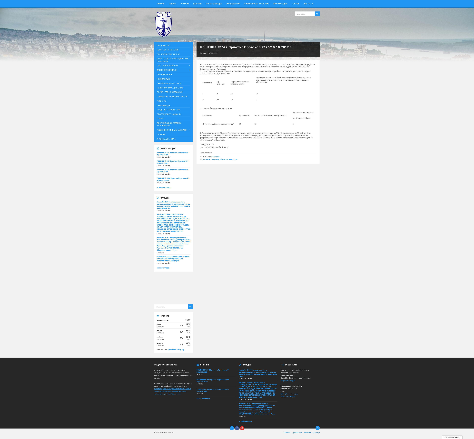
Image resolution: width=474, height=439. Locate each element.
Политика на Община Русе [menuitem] (170, 87)
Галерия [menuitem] (295, 4)
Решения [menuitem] (185, 4)
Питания (287, 432)
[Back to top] (318, 428)
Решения (215, 156)
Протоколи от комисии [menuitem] (169, 114)
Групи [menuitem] (160, 118)
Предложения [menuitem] (233, 4)
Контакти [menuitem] (308, 4)
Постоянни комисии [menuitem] (167, 65)
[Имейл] (232, 428)
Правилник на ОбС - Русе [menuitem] (169, 83)
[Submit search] (317, 13)
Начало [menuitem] (161, 4)
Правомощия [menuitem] (163, 105)
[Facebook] (237, 428)
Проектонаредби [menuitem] (214, 4)
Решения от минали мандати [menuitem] (172, 130)
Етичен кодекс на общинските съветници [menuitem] (172, 59)
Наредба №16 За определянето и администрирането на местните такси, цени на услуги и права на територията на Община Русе (173, 205)
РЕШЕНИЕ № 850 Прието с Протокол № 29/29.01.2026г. (172, 153)
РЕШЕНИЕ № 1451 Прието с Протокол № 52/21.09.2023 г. (173, 179)
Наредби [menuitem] (197, 4)
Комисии (307, 432)
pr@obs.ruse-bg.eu (288, 380)
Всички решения (163, 187)
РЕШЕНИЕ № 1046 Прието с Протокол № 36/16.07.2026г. (213, 390)
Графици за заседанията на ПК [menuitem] (172, 96)
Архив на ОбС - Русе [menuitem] (166, 139)
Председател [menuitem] (163, 45)
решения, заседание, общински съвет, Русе (220, 159)
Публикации (212, 53)
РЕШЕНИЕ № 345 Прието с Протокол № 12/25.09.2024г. (172, 170)
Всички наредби (163, 268)
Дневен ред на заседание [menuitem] (169, 92)
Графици (316, 432)
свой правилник (174, 394)
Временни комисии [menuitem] (167, 70)
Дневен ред (297, 432)
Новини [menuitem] (172, 4)
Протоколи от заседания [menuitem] (256, 4)
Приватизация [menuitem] (280, 4)
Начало (203, 53)
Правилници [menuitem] (163, 79)
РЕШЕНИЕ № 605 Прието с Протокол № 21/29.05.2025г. (172, 162)
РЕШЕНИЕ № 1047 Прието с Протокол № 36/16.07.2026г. (213, 380)
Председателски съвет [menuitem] (168, 109)
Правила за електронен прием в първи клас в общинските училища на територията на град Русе (173, 258)
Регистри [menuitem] (161, 101)
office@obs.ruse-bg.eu (289, 394)
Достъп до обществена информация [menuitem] (169, 124)
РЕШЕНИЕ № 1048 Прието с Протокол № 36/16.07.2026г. (213, 371)
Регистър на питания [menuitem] (168, 49)
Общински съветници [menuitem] (168, 54)
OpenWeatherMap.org (176, 350)
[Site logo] (163, 37)
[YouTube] (242, 428)
